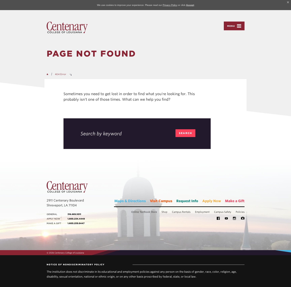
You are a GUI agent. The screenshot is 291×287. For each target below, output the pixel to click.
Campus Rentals (181, 212)
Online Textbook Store (144, 212)
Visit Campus (161, 201)
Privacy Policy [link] (170, 5)
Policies (240, 212)
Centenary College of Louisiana (67, 27)
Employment (202, 212)
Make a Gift (235, 201)
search (185, 133)
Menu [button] (231, 26)
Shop (164, 212)
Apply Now (211, 201)
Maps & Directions (130, 201)
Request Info (187, 201)
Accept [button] (190, 5)
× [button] (288, 2)
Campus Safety (222, 212)
